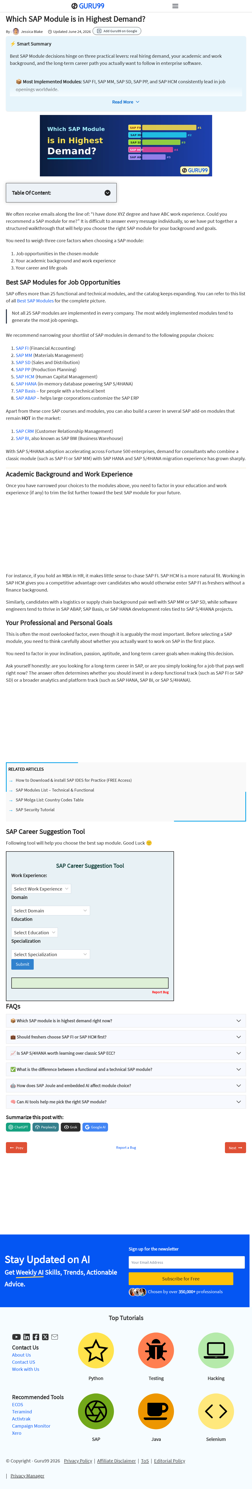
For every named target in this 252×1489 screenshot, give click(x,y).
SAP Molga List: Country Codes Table (50, 800)
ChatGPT (21, 1127)
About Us (21, 1355)
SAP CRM (25, 431)
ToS (145, 1461)
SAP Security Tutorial (35, 809)
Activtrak (21, 1419)
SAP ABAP (26, 398)
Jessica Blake (32, 31)
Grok (73, 1127)
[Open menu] (175, 6)
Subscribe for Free (181, 1279)
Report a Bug (126, 1147)
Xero (16, 1433)
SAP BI (22, 438)
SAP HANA (26, 384)
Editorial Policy (169, 1461)
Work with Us (25, 1369)
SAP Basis (25, 391)
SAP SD (23, 362)
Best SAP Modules (35, 301)
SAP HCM (25, 376)
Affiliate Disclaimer (116, 1461)
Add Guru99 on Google (120, 31)
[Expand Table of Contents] (107, 193)
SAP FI (22, 348)
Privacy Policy (78, 1461)
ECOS (17, 1404)
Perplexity (48, 1127)
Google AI (98, 1127)
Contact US (23, 1362)
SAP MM (24, 355)
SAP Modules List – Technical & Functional (55, 790)
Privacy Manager (27, 1476)
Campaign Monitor (31, 1426)
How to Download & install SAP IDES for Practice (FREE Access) (74, 780)
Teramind (22, 1411)
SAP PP (23, 369)
